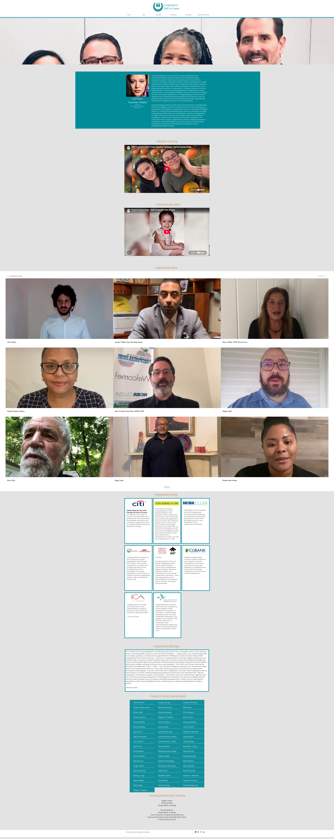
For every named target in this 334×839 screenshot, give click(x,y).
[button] (14, 276)
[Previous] (9, 41)
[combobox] (322, 276)
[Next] (324, 41)
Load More (167, 487)
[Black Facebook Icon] (201, 832)
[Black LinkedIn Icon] (203, 832)
